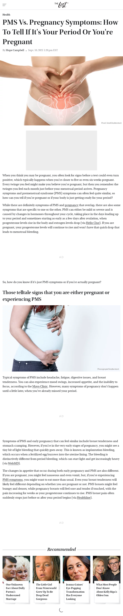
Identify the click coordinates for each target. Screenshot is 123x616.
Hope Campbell (15, 50)
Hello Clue (92, 223)
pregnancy (71, 205)
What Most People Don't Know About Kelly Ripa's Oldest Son (106, 590)
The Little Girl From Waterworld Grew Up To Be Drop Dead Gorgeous (46, 591)
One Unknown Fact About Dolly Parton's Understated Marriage (15, 591)
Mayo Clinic (40, 386)
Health (6, 14)
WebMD (13, 463)
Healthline (83, 497)
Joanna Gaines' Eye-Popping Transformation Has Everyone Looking (75, 591)
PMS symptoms (13, 479)
